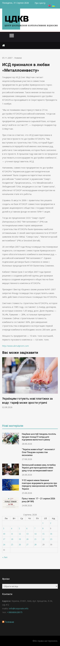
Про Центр (40, 3)
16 (51, 534)
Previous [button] (4, 388)
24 (4, 545)
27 (27, 545)
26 (20, 545)
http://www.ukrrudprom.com (15, 345)
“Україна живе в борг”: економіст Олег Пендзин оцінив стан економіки (38, 452)
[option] (30, 383)
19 (20, 539)
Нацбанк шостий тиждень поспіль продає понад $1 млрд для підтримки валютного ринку (39, 437)
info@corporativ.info (18, 608)
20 (27, 539)
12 (20, 534)
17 (4, 539)
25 (12, 545)
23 (51, 539)
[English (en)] (49, 5)
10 (4, 534)
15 (43, 534)
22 (43, 539)
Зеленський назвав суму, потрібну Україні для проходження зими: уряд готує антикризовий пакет (39, 468)
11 (12, 534)
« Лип (4, 557)
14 (35, 534)
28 (35, 545)
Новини (18, 57)
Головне (9, 622)
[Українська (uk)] (53, 5)
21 (35, 539)
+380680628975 (14, 612)
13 (27, 534)
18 (12, 539)
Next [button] (56, 388)
